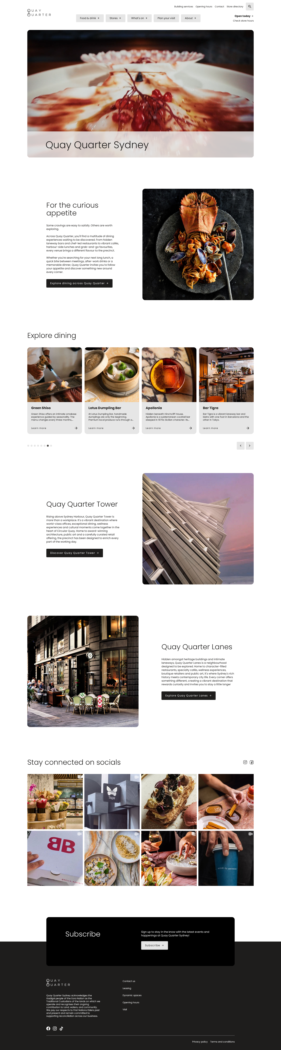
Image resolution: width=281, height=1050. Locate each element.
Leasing (127, 988)
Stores (115, 18)
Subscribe (154, 945)
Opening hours (204, 6)
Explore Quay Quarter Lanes (188, 695)
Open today (244, 16)
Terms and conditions (222, 1041)
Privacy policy (200, 1041)
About (191, 18)
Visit (125, 1009)
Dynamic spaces (132, 995)
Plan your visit (166, 18)
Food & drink (90, 18)
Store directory (235, 6)
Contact (219, 6)
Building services (183, 6)
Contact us (129, 981)
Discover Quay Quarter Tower (74, 553)
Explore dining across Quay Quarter (79, 283)
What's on (139, 18)
